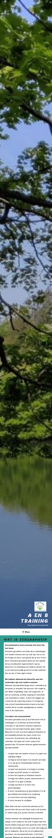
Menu (27, 632)
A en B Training (34, 618)
